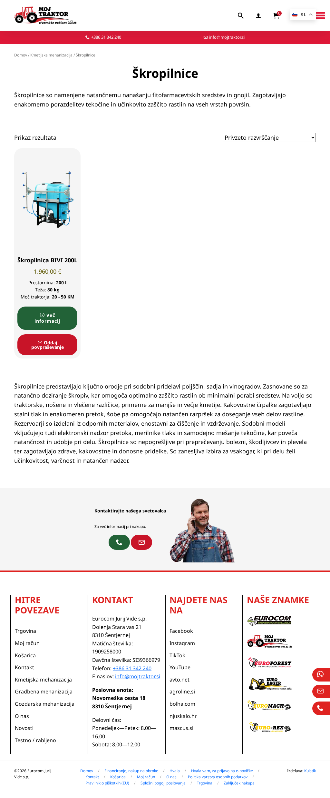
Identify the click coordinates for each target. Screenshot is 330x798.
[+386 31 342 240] (119, 542)
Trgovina (25, 630)
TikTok (177, 655)
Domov (20, 55)
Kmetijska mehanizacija (51, 55)
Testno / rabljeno (35, 740)
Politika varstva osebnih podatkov (218, 777)
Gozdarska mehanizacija (44, 703)
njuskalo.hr (183, 716)
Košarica (25, 655)
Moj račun (27, 643)
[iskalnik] (241, 15)
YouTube (180, 667)
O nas (22, 716)
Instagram (182, 643)
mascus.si (181, 728)
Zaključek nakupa (239, 783)
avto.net (179, 679)
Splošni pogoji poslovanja (163, 783)
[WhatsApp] (321, 675)
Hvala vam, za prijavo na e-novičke (222, 770)
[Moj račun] (259, 15)
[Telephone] (321, 708)
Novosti (24, 728)
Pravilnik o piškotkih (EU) (107, 783)
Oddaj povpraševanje (47, 344)
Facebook (181, 630)
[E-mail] (321, 691)
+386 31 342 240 (106, 37)
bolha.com (182, 703)
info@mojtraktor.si (227, 37)
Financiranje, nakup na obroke (131, 770)
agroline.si (182, 691)
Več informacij (47, 318)
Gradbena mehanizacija (44, 691)
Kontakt (24, 667)
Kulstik (310, 770)
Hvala (175, 770)
